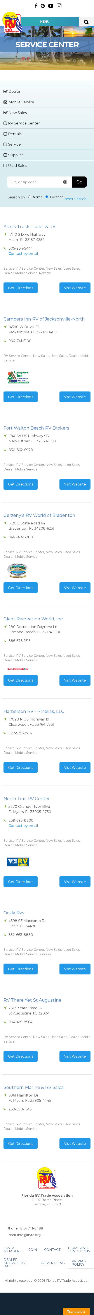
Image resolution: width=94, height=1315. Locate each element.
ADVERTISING (53, 1263)
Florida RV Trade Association (12, 22)
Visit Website (75, 288)
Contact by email (23, 254)
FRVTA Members (12, 1249)
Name (37, 197)
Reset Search (75, 199)
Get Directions (20, 288)
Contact (52, 1250)
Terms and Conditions (79, 1249)
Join (33, 1250)
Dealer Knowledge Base (15, 1263)
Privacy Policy (79, 1262)
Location (56, 197)
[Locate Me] (65, 182)
